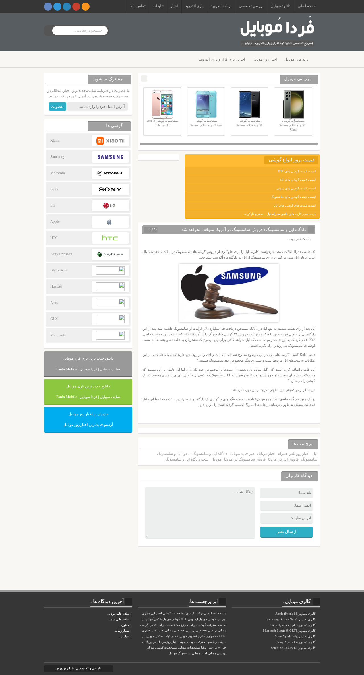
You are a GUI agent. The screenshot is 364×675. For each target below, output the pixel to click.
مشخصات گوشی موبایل (161, 647)
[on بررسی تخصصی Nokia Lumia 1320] (131, 630)
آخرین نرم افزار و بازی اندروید (222, 59)
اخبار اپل (156, 613)
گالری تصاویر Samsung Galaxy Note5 (291, 619)
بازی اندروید (194, 6)
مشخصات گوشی (174, 613)
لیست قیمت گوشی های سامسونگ (293, 197)
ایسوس (193, 619)
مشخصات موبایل (189, 647)
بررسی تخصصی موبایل (180, 630)
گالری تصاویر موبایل (192, 636)
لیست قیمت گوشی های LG (298, 179)
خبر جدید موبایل (242, 453)
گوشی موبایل (171, 619)
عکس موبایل (154, 636)
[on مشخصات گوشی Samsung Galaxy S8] (131, 619)
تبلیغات (158, 6)
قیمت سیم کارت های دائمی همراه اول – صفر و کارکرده (280, 214)
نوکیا (204, 647)
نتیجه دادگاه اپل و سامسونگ (187, 459)
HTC (184, 619)
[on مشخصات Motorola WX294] (131, 625)
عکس (174, 636)
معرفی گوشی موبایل (202, 624)
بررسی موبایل (217, 653)
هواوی (210, 636)
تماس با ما (137, 6)
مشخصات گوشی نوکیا (211, 613)
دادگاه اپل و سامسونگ (209, 453)
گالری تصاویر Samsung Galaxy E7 (293, 647)
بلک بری (191, 613)
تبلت (167, 636)
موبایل (216, 459)
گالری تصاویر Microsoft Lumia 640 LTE (289, 630)
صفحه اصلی (307, 6)
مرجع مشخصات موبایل (173, 624)
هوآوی (146, 613)
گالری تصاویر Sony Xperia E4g (295, 636)
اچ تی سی (214, 647)
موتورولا (151, 641)
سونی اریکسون (216, 641)
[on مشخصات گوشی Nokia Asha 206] (131, 613)
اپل (314, 453)
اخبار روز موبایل (265, 59)
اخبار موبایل (294, 238)
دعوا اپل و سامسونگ (173, 453)
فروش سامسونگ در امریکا (245, 459)
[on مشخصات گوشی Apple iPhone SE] (131, 636)
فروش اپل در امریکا (283, 459)
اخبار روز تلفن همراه (294, 453)
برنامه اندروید (221, 6)
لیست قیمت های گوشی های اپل (295, 205)
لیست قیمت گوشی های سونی (296, 188)
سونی (182, 641)
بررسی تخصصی (251, 6)
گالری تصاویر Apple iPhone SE (295, 613)
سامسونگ (309, 459)
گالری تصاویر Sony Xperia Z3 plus (293, 625)
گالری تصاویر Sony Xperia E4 (296, 642)
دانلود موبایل (281, 6)
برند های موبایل (296, 59)
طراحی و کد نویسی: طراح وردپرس (79, 668)
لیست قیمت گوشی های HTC (297, 171)
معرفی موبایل (196, 641)
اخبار (174, 6)
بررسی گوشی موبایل (212, 619)
